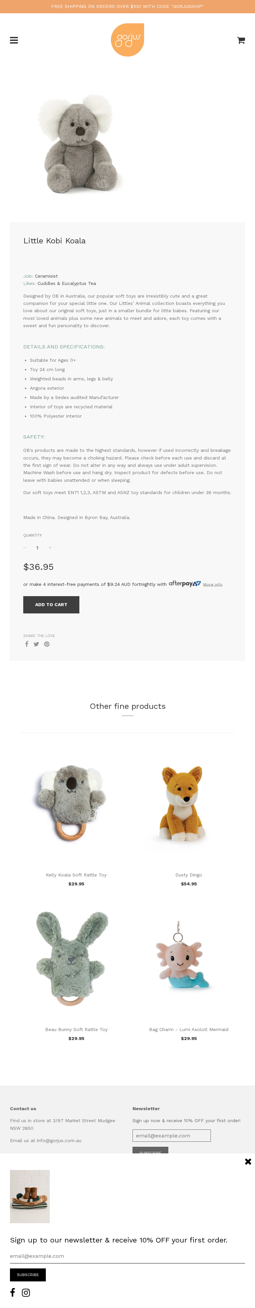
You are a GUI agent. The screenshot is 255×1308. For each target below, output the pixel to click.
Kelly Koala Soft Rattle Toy (76, 874)
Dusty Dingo (188, 874)
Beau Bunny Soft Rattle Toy (76, 1029)
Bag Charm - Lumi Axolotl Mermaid (188, 1029)
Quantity (32, 535)
